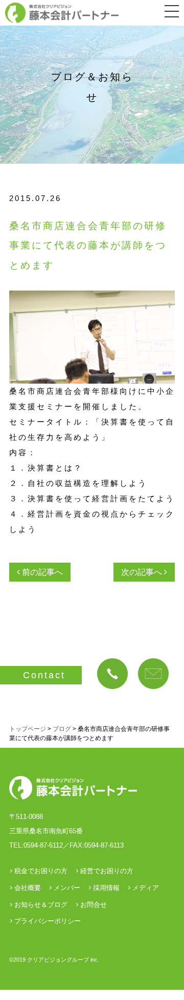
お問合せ (93, 904)
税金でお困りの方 (40, 871)
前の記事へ (41, 572)
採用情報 (106, 888)
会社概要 (27, 888)
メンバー (67, 888)
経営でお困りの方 (106, 871)
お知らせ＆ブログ (40, 904)
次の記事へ (142, 572)
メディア (145, 888)
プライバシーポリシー (47, 921)
